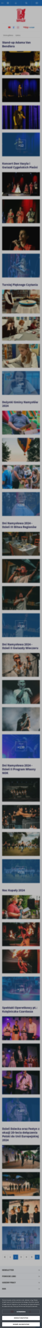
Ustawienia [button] (21, 1312)
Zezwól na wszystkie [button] (21, 1324)
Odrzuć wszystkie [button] (21, 1318)
